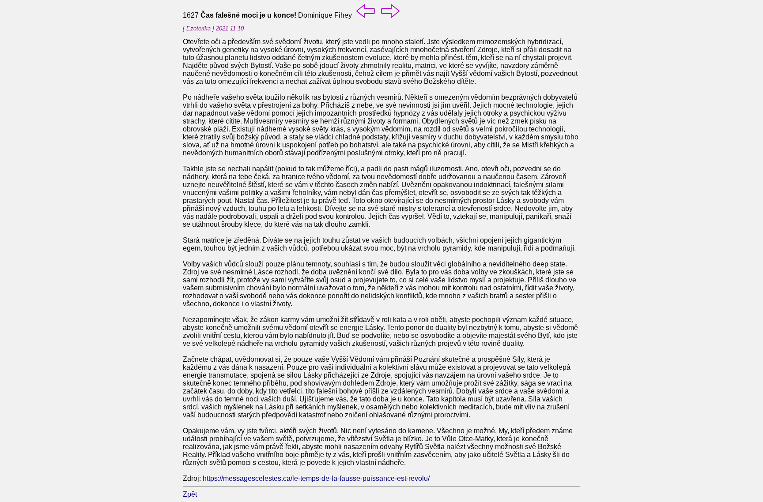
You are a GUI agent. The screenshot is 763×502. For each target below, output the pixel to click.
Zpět (190, 494)
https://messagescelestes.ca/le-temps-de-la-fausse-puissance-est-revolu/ (316, 478)
